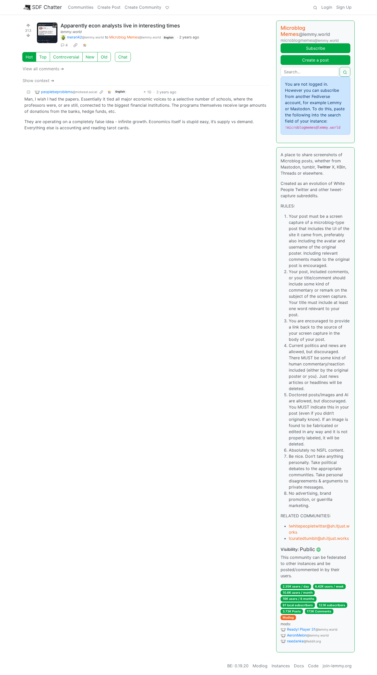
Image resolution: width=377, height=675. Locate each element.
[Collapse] (28, 92)
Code (313, 665)
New (90, 56)
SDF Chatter (47, 7)
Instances (281, 665)
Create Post (109, 7)
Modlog (288, 617)
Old (104, 56)
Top (43, 56)
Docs (299, 665)
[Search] (315, 7)
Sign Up (344, 7)
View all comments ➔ (43, 68)
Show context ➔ (38, 80)
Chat (122, 56)
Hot (29, 56)
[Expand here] (47, 33)
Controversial (66, 56)
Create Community (143, 7)
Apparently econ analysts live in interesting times (120, 26)
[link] (75, 45)
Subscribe (315, 48)
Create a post (315, 60)
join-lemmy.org (337, 665)
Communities (80, 7)
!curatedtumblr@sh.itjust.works (319, 538)
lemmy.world (71, 31)
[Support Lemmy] (167, 7)
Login (326, 7)
